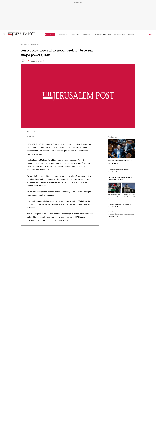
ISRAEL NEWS (63, 34)
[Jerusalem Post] (20, 34)
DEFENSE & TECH (119, 34)
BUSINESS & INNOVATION (103, 34)
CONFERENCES (49, 34)
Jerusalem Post (25, 44)
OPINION (131, 34)
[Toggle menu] (3, 34)
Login (150, 34)
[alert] (16, 419)
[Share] (23, 61)
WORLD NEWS (74, 34)
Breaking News (35, 44)
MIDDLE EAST (87, 34)
